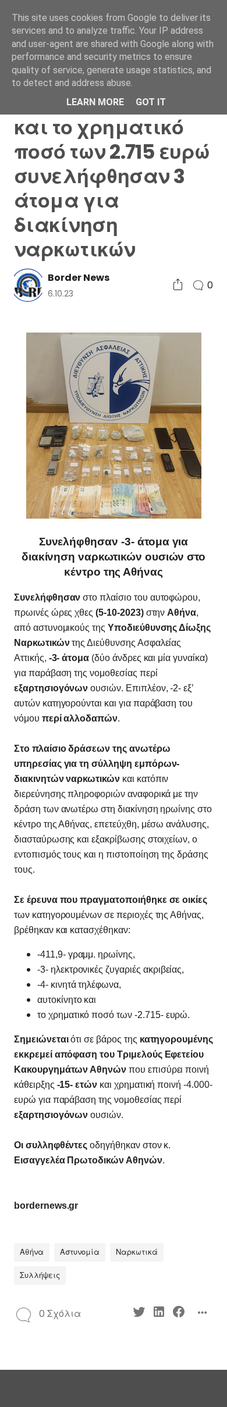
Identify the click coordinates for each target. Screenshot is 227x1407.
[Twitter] (139, 1314)
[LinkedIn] (159, 1314)
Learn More (95, 102)
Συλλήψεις (40, 1275)
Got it (151, 102)
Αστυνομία (80, 1252)
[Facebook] (179, 1314)
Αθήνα (32, 1252)
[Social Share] (178, 285)
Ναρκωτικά (137, 1252)
